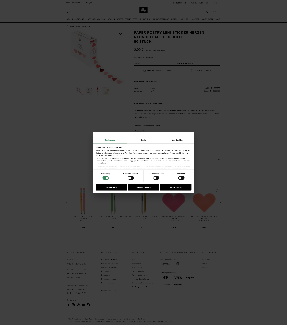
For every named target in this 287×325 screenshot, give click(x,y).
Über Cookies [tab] (177, 140)
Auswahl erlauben (143, 187)
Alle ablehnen (111, 187)
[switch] (131, 178)
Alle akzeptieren (176, 187)
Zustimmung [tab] (110, 140)
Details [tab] (143, 140)
